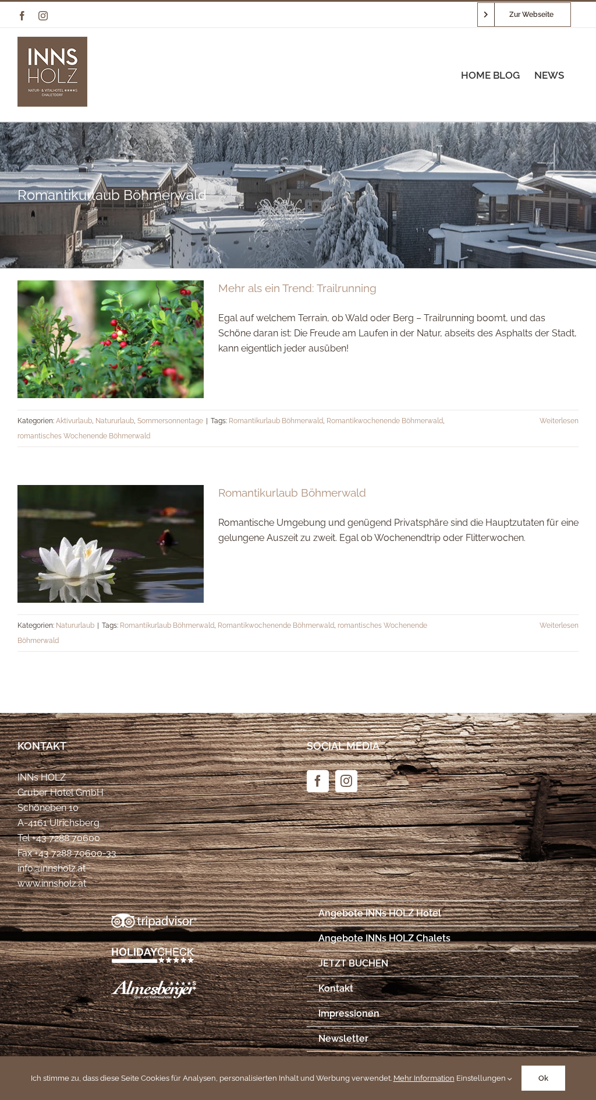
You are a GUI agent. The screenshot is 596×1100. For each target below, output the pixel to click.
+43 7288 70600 (66, 838)
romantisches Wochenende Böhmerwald (83, 436)
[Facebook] (318, 781)
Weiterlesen (559, 421)
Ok (543, 1078)
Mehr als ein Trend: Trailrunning (297, 288)
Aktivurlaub (74, 421)
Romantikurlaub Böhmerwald (276, 421)
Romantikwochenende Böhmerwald (385, 421)
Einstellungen (482, 1078)
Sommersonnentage (170, 421)
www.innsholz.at (51, 883)
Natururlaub (114, 421)
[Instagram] (346, 781)
